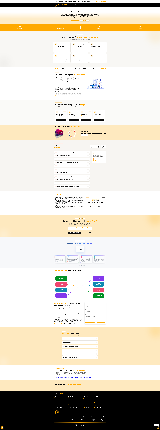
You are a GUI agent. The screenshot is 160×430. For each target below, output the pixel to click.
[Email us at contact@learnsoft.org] (2, 422)
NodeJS (101, 420)
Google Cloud (83, 419)
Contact (72, 417)
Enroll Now (75, 20)
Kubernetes (93, 419)
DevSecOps (93, 420)
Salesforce (82, 420)
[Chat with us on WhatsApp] (2, 426)
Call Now (84, 20)
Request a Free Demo (101, 1)
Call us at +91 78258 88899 (83, 361)
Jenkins (92, 416)
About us (72, 419)
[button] (80, 259)
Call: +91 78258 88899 (87, 232)
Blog (71, 416)
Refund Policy (73, 420)
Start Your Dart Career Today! (74, 232)
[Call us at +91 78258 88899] (2, 424)
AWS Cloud (83, 416)
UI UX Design (102, 416)
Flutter (101, 419)
